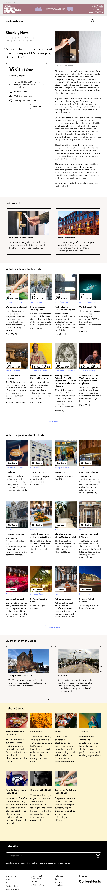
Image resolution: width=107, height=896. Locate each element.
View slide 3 (55, 699)
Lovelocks (10, 472)
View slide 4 (58, 699)
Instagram (59, 882)
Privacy (9, 883)
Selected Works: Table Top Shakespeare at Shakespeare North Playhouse (89, 379)
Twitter (58, 879)
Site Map (35, 882)
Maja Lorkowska (13, 37)
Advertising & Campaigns (37, 877)
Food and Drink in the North (15, 733)
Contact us (11, 876)
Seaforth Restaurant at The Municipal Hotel (40, 535)
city (78, 74)
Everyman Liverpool (15, 599)
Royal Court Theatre (88, 472)
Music (58, 731)
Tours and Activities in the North (65, 792)
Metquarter (60, 472)
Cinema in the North (40, 790)
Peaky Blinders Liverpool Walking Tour (65, 308)
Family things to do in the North (16, 792)
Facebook (27, 96)
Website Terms (12, 886)
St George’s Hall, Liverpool (86, 600)
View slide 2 (51, 699)
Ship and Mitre (37, 472)
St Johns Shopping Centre (38, 600)
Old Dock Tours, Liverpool (13, 376)
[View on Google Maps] (43, 84)
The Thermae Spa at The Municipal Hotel (65, 535)
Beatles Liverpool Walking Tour (38, 308)
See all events (53, 421)
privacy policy (64, 863)
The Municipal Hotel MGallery (88, 535)
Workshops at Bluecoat (16, 307)
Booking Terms (13, 889)
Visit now (37, 106)
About (9, 880)
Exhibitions (36, 731)
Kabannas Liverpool (64, 599)
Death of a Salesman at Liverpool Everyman (41, 376)
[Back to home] (14, 21)
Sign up (98, 856)
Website (18, 96)
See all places (53, 627)
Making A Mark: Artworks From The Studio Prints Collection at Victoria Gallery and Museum (65, 380)
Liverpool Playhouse (15, 534)
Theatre (83, 731)
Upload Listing (37, 885)
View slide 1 (48, 699)
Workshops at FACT (88, 307)
